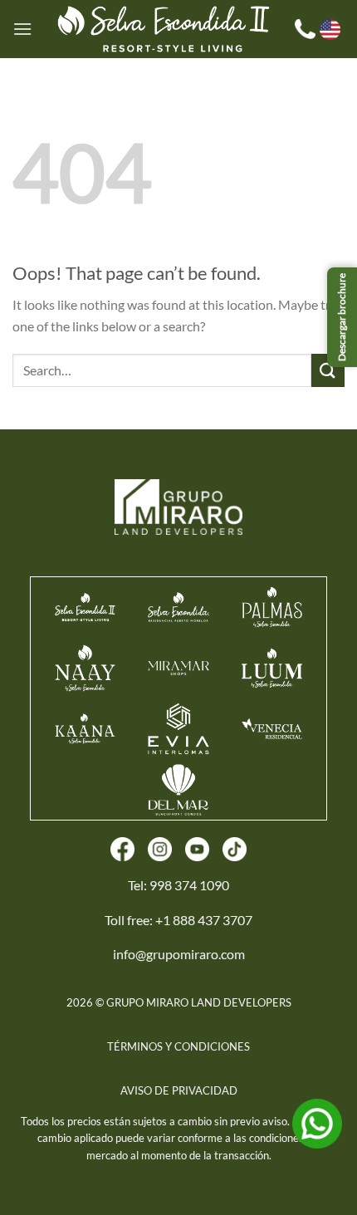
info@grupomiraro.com (179, 954)
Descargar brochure (341, 317)
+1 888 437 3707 (203, 920)
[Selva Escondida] (163, 29)
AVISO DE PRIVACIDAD (178, 1090)
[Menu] (22, 28)
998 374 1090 (189, 885)
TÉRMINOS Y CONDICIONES (178, 1046)
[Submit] (328, 370)
